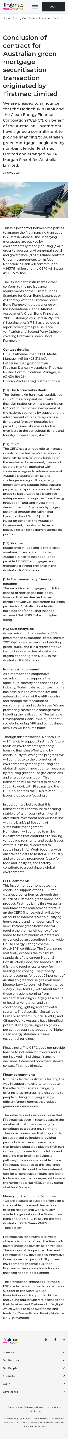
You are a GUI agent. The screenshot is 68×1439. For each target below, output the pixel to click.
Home (4, 18)
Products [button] (9, 1376)
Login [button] (6, 1384)
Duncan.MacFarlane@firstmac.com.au (32, 381)
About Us (10, 18)
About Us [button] (9, 1352)
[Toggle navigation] (35, 7)
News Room (17, 18)
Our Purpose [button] (11, 1360)
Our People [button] (10, 1368)
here (38, 1411)
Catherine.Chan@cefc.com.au (25, 363)
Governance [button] (10, 1391)
